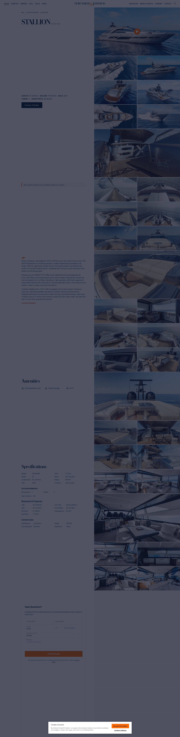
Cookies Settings (120, 730)
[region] (90, 728)
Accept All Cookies (120, 726)
